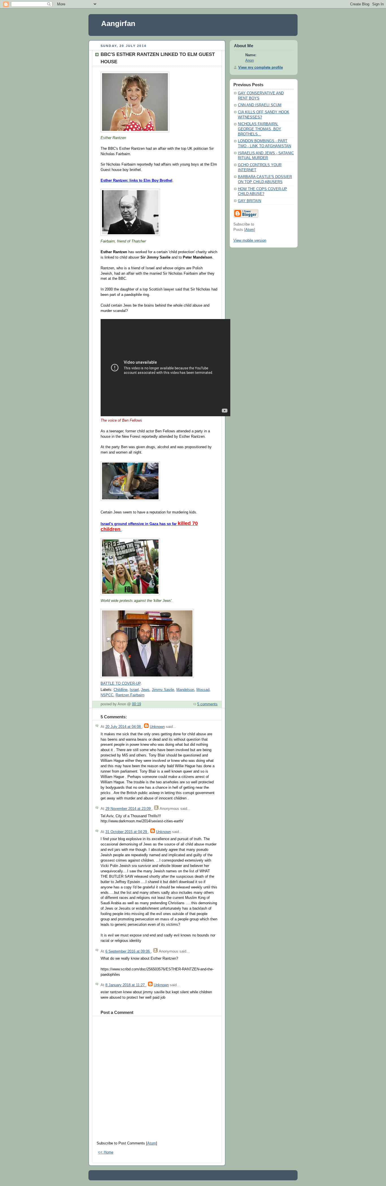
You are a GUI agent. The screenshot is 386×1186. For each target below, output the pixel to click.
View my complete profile (260, 68)
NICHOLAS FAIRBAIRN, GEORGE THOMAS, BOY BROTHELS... (259, 129)
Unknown (157, 727)
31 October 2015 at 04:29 (126, 832)
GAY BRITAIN (249, 201)
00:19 (136, 704)
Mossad (202, 690)
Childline (120, 690)
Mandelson (185, 690)
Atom (151, 1143)
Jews (145, 690)
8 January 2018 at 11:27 (125, 985)
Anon (249, 60)
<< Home (105, 1152)
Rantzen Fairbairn (130, 695)
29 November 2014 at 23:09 (128, 809)
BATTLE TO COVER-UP (120, 684)
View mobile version (249, 240)
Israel (134, 690)
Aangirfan (118, 23)
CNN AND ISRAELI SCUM (259, 105)
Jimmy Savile (163, 690)
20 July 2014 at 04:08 (123, 727)
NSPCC (107, 695)
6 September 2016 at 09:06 (128, 951)
